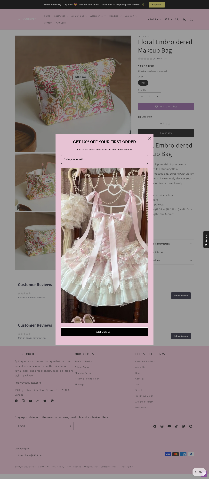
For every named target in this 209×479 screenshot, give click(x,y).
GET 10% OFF (104, 331)
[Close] (149, 138)
